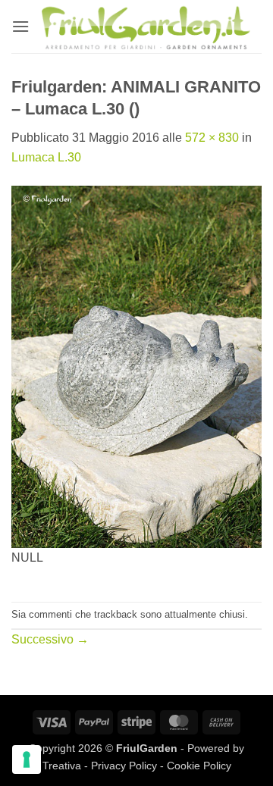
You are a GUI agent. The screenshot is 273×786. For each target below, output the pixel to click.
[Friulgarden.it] (145, 27)
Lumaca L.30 (46, 157)
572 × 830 (212, 137)
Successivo (50, 639)
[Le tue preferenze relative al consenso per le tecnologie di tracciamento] (26, 759)
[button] (20, 26)
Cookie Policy (199, 765)
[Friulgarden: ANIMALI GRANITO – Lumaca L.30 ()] (136, 365)
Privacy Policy (124, 765)
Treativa (61, 765)
